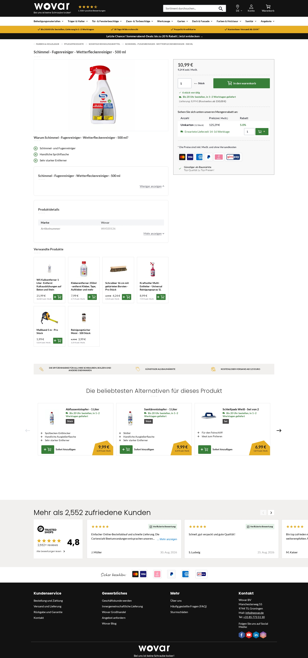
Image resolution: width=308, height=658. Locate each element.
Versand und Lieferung (47, 606)
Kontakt (39, 617)
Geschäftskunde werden (117, 600)
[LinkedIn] (256, 635)
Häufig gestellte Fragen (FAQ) (188, 606)
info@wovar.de (254, 612)
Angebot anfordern (113, 617)
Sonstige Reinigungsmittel (104, 44)
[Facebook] (242, 635)
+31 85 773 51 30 (254, 617)
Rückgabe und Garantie (48, 612)
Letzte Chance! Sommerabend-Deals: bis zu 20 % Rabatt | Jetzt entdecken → (154, 36)
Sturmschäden (179, 612)
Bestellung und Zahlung (48, 600)
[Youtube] (249, 635)
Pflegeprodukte (74, 44)
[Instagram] (263, 635)
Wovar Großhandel (114, 612)
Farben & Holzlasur (47, 44)
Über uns (176, 600)
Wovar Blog (109, 623)
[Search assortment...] (221, 8)
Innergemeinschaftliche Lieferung (122, 606)
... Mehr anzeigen (167, 539)
